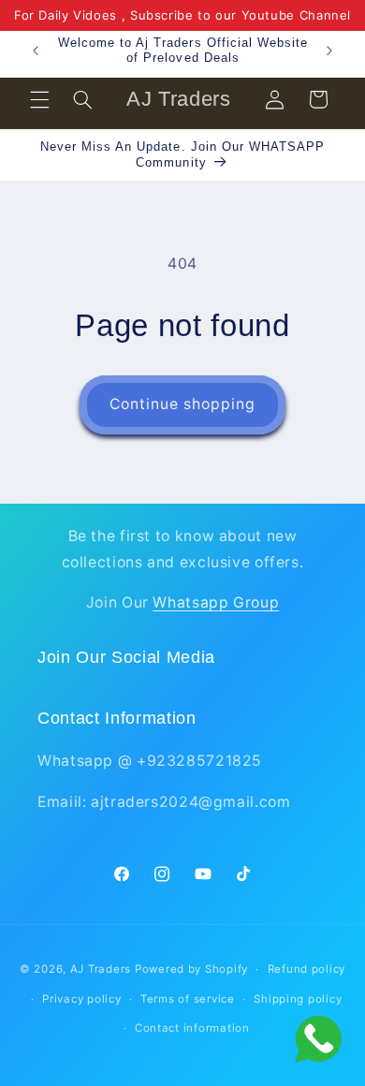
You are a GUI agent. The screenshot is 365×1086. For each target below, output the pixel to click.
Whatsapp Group (216, 602)
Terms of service (187, 998)
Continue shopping (183, 404)
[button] (39, 99)
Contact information (192, 1028)
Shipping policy (298, 998)
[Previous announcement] (35, 50)
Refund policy (307, 969)
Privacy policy (81, 998)
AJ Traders (100, 969)
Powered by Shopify (191, 969)
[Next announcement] (329, 50)
